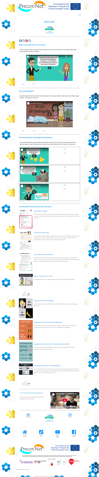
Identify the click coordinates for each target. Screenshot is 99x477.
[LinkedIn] (29, 40)
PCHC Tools (49, 22)
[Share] (29, 37)
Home (79, 15)
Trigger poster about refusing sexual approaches (48, 322)
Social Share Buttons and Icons (42, 476)
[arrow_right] (70, 415)
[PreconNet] (49, 12)
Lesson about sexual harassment (43, 254)
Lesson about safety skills (41, 232)
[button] (23, 84)
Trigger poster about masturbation (44, 300)
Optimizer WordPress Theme (23, 469)
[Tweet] (23, 37)
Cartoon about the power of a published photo (47, 365)
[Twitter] (23, 40)
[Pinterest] (26, 40)
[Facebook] (20, 40)
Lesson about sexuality (40, 211)
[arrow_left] (28, 415)
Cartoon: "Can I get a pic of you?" (43, 276)
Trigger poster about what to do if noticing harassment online (51, 344)
